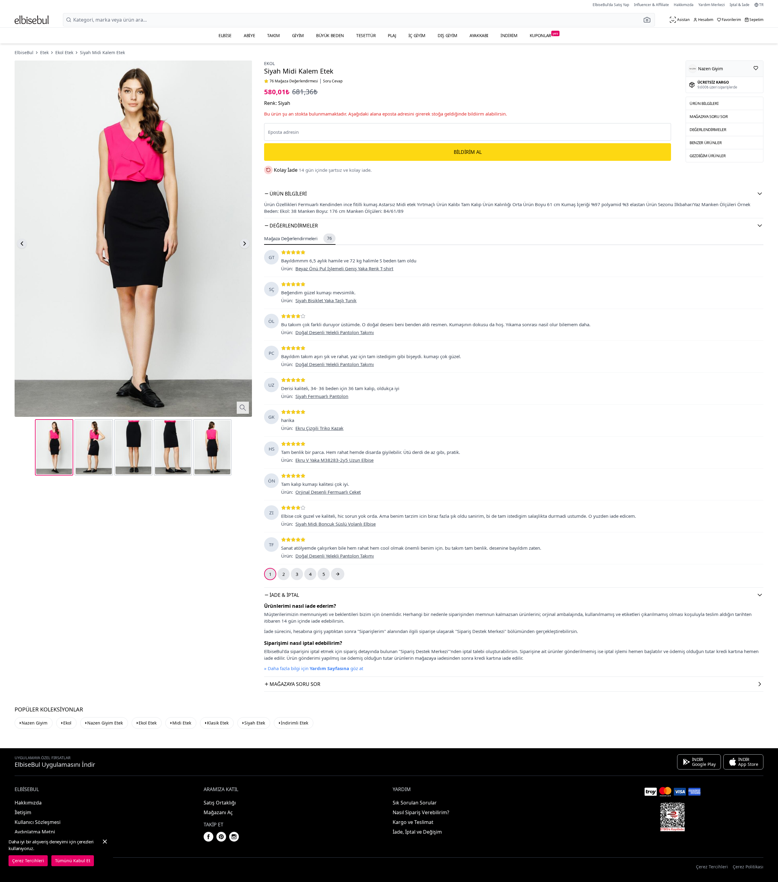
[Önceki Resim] (22, 243)
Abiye (249, 35)
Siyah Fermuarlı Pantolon (321, 396)
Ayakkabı (479, 35)
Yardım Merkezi (711, 4)
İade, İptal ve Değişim (417, 831)
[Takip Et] (755, 68)
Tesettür (366, 35)
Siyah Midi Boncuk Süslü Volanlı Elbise (335, 524)
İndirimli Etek (294, 723)
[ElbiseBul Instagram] (234, 837)
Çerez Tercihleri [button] (712, 867)
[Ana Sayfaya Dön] (32, 20)
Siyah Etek (254, 723)
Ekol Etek (64, 52)
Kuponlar (544, 34)
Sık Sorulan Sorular (415, 802)
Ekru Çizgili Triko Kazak (319, 428)
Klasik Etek (218, 723)
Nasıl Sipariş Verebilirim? (421, 812)
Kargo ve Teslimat (413, 822)
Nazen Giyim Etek (105, 723)
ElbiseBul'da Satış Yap (611, 4)
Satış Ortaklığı (220, 802)
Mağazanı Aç (218, 812)
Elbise (225, 35)
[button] (648, 20)
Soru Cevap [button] (333, 81)
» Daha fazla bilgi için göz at (313, 668)
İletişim (23, 812)
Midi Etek (181, 723)
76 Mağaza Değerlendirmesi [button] (294, 81)
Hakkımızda (684, 4)
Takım (273, 35)
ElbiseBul (24, 52)
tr (761, 4)
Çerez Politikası (748, 867)
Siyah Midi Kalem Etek (102, 52)
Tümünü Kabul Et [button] (72, 860)
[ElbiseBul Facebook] (208, 837)
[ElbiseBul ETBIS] (672, 817)
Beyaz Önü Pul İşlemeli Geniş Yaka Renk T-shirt (344, 268)
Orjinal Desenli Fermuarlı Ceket (328, 492)
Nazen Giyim (34, 723)
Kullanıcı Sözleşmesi (37, 822)
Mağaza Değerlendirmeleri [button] (298, 238)
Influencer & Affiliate (651, 4)
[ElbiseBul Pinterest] (221, 837)
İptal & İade (739, 4)
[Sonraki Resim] (245, 243)
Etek (44, 52)
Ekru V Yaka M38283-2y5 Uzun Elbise (334, 460)
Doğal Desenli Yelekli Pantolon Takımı (334, 332)
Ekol (269, 63)
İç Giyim (416, 35)
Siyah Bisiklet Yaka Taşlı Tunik (325, 300)
